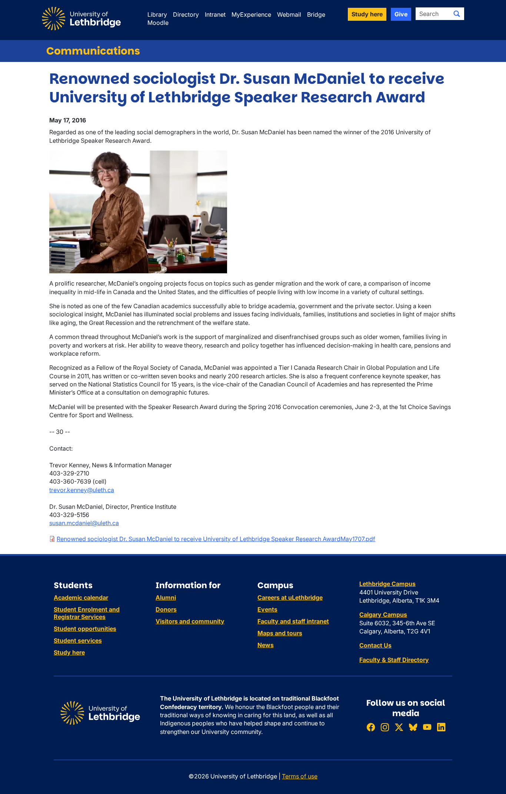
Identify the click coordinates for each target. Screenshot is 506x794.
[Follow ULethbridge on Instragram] (385, 727)
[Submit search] (456, 13)
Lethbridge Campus (387, 583)
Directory (186, 14)
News (265, 645)
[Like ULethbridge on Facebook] (371, 727)
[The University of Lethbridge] (100, 712)
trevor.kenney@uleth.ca (81, 490)
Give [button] (401, 14)
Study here (69, 652)
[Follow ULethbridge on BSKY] (413, 727)
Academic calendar (81, 597)
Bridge (316, 14)
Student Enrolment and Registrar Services (87, 613)
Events (267, 609)
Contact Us (375, 645)
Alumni (166, 597)
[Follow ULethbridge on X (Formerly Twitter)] (399, 727)
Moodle (158, 22)
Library (157, 14)
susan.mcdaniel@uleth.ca (84, 523)
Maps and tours (279, 633)
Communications (93, 51)
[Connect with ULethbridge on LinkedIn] (441, 727)
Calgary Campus (383, 614)
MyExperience (251, 14)
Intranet (215, 14)
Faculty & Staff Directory (394, 659)
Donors (166, 609)
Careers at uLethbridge (290, 597)
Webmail (289, 14)
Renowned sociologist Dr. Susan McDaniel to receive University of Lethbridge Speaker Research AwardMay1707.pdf (216, 539)
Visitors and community (190, 621)
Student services (78, 640)
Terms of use (299, 776)
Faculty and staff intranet (293, 621)
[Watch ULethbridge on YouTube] (427, 727)
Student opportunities (85, 628)
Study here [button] (367, 14)
